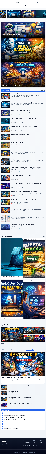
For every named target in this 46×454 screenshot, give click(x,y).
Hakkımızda (35, 445)
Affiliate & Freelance (10, 5)
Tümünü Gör (43, 90)
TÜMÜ (44, 236)
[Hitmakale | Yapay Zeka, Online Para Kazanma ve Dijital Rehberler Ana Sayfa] (19, 2)
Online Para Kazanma (28, 5)
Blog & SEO (35, 5)
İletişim (40, 442)
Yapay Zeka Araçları (19, 5)
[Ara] (2, 3)
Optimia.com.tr (24, 452)
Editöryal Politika (42, 443)
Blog (33, 443)
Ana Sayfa (3, 5)
